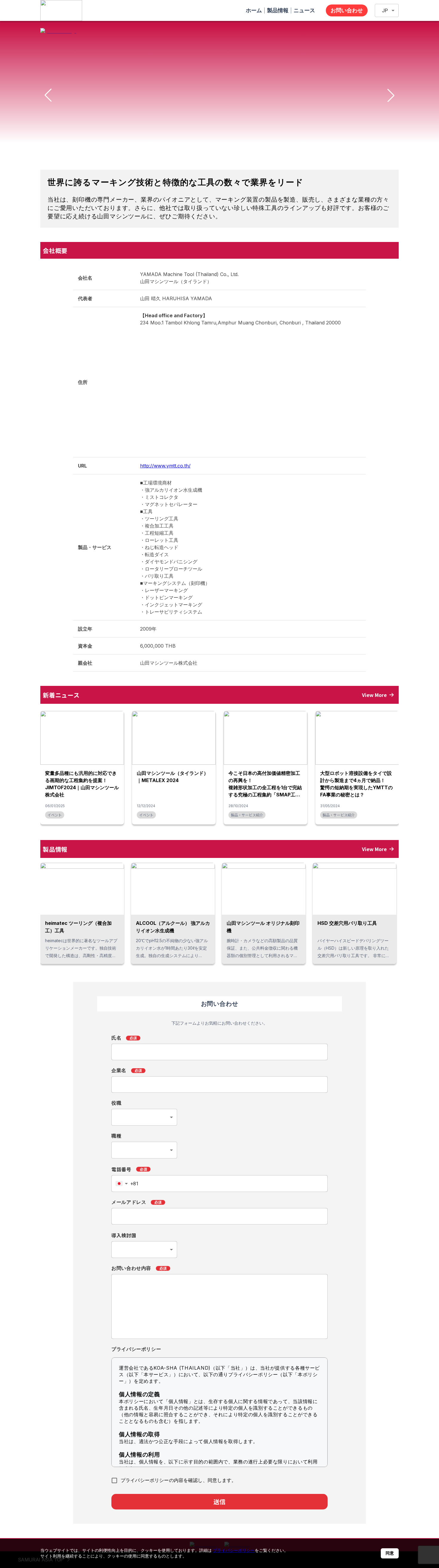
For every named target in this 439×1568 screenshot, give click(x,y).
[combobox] (144, 1117)
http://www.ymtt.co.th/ (165, 466)
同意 (390, 1553)
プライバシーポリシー (234, 1550)
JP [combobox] (385, 10)
